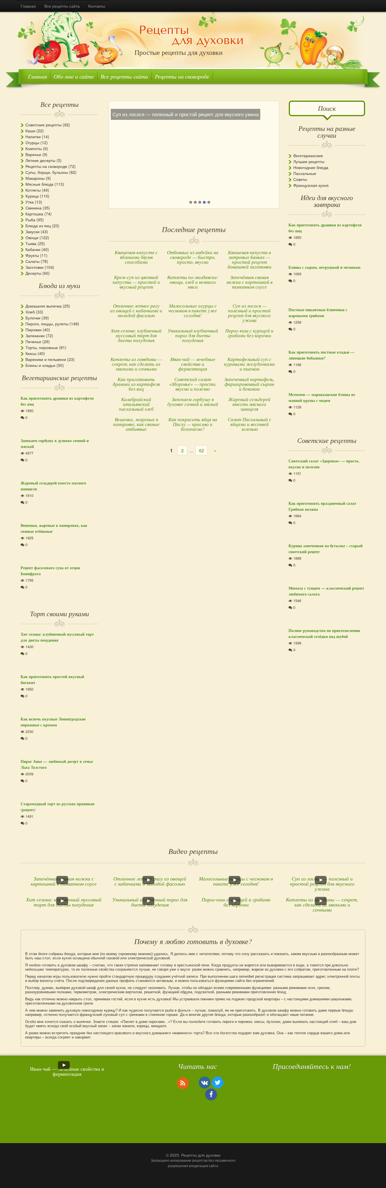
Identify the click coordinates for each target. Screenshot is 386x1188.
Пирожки (33, 329)
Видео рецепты (193, 851)
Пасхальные (304, 173)
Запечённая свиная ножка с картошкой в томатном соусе (249, 282)
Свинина (33, 208)
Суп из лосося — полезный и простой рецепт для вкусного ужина (249, 312)
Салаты (32, 261)
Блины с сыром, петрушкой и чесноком (325, 267)
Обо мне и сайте (74, 76)
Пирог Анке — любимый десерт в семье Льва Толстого (57, 764)
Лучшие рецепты (308, 161)
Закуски (32, 231)
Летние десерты (40, 160)
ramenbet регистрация (257, 976)
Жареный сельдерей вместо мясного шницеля (249, 404)
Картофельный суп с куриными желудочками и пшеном (249, 364)
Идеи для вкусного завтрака (327, 201)
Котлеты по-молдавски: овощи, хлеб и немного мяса (192, 282)
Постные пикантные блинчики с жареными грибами (318, 313)
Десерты (33, 273)
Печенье (33, 341)
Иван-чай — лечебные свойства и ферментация (192, 364)
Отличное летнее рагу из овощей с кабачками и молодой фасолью (136, 310)
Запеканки (35, 335)
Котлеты (33, 190)
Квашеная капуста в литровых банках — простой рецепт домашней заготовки (249, 259)
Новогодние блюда (310, 167)
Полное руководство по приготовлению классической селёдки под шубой (324, 633)
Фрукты (32, 255)
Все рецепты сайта (62, 6)
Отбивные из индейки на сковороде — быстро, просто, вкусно (192, 257)
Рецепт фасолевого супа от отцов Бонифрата (50, 571)
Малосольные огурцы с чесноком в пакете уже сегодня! (192, 310)
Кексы (30, 353)
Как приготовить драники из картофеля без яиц (136, 384)
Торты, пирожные (41, 347)
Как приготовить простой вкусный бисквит (52, 679)
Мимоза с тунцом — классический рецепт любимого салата (326, 591)
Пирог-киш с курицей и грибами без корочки (249, 333)
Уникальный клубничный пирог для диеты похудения (193, 335)
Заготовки (34, 267)
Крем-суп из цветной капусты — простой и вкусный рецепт (136, 282)
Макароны (35, 178)
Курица (32, 196)
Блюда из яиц (38, 225)
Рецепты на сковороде (182, 76)
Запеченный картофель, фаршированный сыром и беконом (249, 384)
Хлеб (30, 312)
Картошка (34, 214)
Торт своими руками (59, 613)
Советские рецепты (43, 124)
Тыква (30, 243)
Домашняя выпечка (43, 306)
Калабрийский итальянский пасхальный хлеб (136, 404)
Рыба (30, 219)
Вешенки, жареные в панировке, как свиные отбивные (136, 424)
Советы (300, 179)
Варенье (33, 154)
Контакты (96, 6)
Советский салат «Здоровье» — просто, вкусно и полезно (192, 384)
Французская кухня (311, 185)
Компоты (33, 148)
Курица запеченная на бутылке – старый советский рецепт (326, 549)
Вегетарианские (308, 155)
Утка (29, 202)
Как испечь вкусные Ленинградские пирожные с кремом (53, 722)
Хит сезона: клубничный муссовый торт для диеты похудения (136, 335)
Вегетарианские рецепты (59, 377)
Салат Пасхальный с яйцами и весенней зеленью (249, 424)
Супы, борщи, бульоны (46, 172)
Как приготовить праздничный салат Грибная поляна (322, 506)
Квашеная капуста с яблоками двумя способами (136, 257)
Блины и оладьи (40, 365)
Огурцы (32, 142)
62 (201, 450)
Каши (30, 130)
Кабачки (32, 249)
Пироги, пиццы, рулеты (46, 323)
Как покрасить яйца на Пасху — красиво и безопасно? (192, 424)
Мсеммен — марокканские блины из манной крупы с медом (322, 397)
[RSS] (182, 1083)
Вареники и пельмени (45, 359)
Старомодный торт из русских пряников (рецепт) (58, 807)
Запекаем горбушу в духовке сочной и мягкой (192, 401)
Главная (28, 6)
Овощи (31, 237)
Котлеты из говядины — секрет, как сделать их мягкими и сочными (136, 364)
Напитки (33, 136)
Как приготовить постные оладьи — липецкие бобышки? (321, 355)
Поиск (327, 107)
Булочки (32, 318)
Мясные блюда (39, 184)
